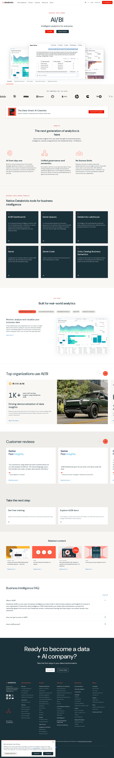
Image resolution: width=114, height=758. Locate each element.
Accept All (48, 753)
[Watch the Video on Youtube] (13, 698)
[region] (28, 748)
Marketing (59, 715)
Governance (42, 708)
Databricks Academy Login (81, 705)
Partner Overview (25, 707)
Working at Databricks (98, 702)
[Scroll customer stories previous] (99, 373)
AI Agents (59, 708)
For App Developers (26, 688)
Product (30, 2)
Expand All (105, 595)
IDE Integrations (43, 731)
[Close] (53, 742)
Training (77, 697)
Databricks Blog (79, 722)
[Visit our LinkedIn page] (7, 695)
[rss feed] (7, 698)
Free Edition (78, 701)
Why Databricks (21, 2)
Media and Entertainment (63, 697)
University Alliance (79, 703)
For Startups (24, 693)
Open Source (42, 724)
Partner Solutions (25, 718)
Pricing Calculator (43, 721)
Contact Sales (63, 670)
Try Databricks (107, 2)
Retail (58, 701)
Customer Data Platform (45, 699)
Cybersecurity (60, 713)
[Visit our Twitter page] (13, 695)
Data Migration (61, 718)
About (51, 2)
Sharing (41, 714)
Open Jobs (95, 700)
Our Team (95, 690)
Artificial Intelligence (44, 695)
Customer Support (79, 689)
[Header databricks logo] (8, 2)
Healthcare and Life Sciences (64, 693)
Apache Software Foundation (85, 741)
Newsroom (95, 709)
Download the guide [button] (96, 112)
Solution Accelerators (62, 725)
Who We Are (96, 688)
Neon (40, 710)
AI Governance (60, 710)
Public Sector (60, 699)
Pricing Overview (43, 719)
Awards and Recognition (99, 707)
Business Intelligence (44, 697)
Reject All (36, 753)
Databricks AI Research (27, 697)
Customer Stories (25, 702)
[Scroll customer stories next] (105, 373)
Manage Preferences (10, 753)
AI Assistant (42, 690)
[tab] (27, 311)
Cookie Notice (36, 748)
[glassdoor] (10, 698)
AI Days (77, 715)
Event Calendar (79, 717)
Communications (61, 688)
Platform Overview (44, 688)
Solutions (37, 2)
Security (41, 712)
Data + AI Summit (79, 710)
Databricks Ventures (98, 693)
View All (59, 703)
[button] (88, 2)
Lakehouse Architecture (27, 695)
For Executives (25, 690)
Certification (78, 699)
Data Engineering (43, 701)
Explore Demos (62, 31)
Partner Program (25, 709)
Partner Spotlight (25, 713)
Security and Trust (97, 712)
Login (91, 2)
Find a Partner (24, 711)
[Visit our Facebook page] (10, 695)
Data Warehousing (44, 703)
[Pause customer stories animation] (112, 96)
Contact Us (97, 2)
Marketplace (42, 729)
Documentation (79, 686)
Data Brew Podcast (80, 726)
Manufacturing (60, 695)
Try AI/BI (49, 31)
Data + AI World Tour (80, 712)
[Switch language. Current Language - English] (85, 2)
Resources (45, 2)
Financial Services (61, 690)
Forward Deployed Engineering (61, 721)
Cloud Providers (25, 715)
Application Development (45, 693)
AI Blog (76, 724)
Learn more (9, 335)
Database (41, 706)
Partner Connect (43, 733)
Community (78, 692)
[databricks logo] (11, 682)
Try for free (50, 670)
